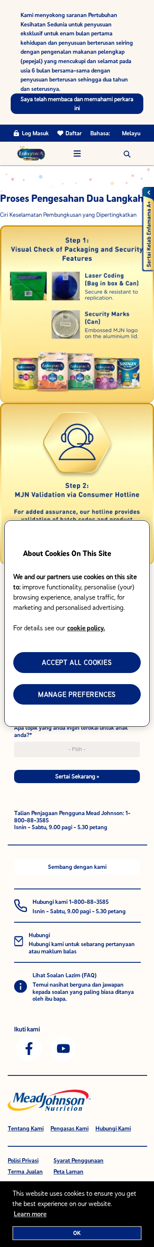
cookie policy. (86, 628)
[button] (127, 153)
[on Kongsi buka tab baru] (29, 1048)
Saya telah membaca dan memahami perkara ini (77, 103)
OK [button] (77, 1233)
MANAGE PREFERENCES (77, 694)
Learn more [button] (30, 1213)
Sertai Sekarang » (77, 776)
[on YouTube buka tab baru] (63, 1048)
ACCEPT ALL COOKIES (77, 662)
